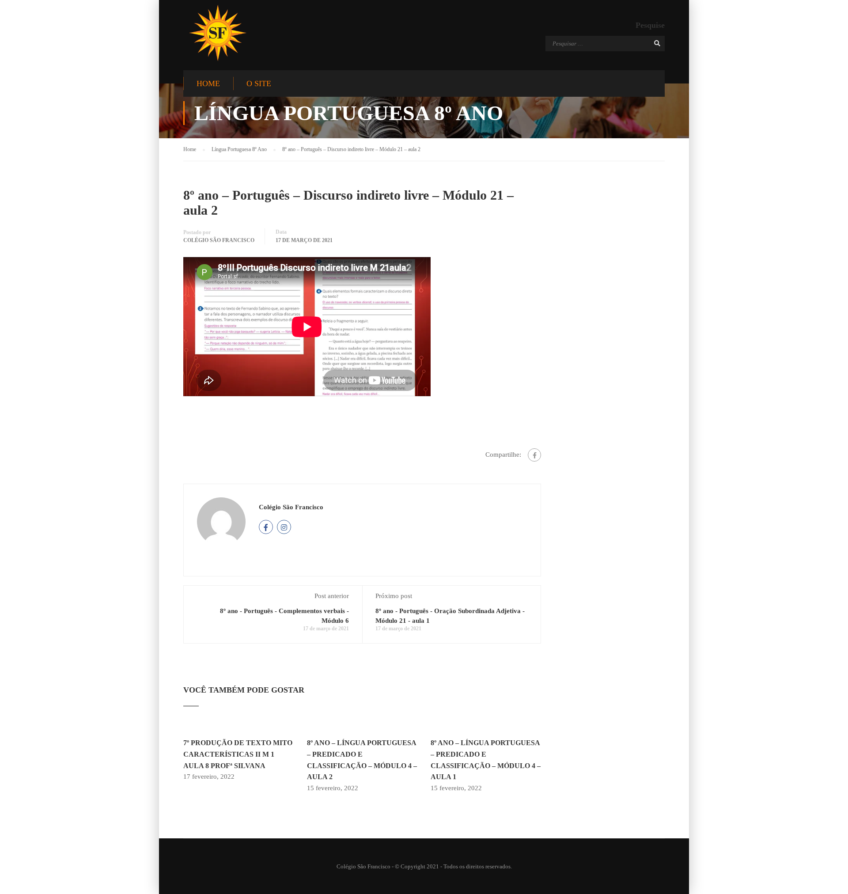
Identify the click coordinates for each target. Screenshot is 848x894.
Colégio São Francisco (218, 240)
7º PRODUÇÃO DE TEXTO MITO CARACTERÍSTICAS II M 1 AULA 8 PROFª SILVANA (237, 754)
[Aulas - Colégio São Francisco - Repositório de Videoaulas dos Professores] (217, 32)
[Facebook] (534, 455)
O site (258, 83)
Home (208, 83)
